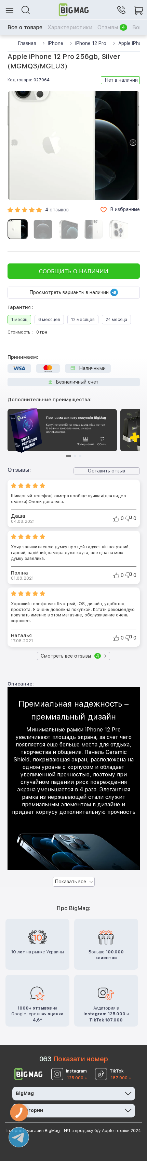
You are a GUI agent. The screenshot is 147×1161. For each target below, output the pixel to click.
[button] (133, 142)
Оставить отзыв (106, 470)
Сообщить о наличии (73, 271)
